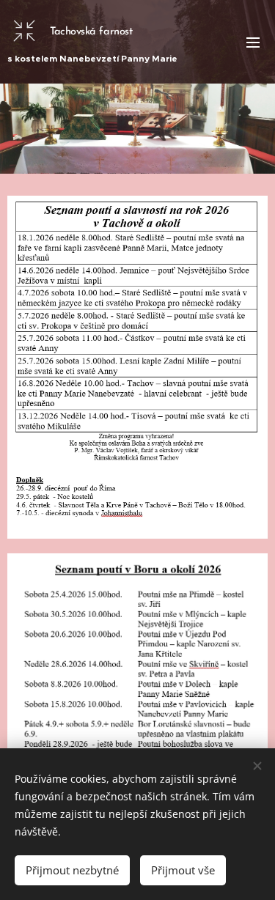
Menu (253, 41)
